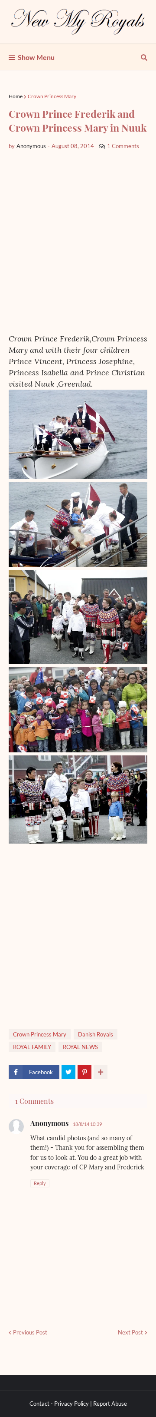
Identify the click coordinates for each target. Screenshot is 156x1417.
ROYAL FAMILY (32, 1046)
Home (16, 96)
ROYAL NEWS (80, 1046)
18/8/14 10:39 (87, 1124)
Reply (40, 1183)
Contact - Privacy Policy (59, 1403)
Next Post (130, 1332)
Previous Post (30, 1332)
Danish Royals (95, 1034)
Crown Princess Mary (52, 96)
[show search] (144, 57)
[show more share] (100, 1072)
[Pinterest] (84, 1072)
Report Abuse (110, 1403)
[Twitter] (68, 1072)
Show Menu (36, 57)
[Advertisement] (78, 242)
